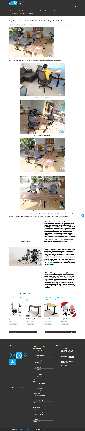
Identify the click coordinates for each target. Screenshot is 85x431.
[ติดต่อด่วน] (12, 355)
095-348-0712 (71, 357)
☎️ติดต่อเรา (22, 13)
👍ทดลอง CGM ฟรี (39, 372)
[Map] (25, 355)
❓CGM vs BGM (38, 374)
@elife (65, 365)
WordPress (45, 429)
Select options (13, 324)
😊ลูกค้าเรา (37, 417)
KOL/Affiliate (69, 10)
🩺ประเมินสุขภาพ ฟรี (14, 13)
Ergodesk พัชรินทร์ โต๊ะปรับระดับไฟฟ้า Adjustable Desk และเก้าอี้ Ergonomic (60, 332)
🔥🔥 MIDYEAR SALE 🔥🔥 (14, 10)
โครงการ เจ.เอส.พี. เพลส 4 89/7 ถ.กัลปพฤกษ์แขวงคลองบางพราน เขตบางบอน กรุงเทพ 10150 (68, 351)
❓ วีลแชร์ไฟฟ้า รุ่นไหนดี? (40, 391)
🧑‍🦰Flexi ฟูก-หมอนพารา (39, 400)
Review (28, 24)
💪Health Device (38, 367)
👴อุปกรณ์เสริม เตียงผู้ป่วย (40, 395)
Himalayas (33, 429)
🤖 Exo (41, 10)
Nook (19, 24)
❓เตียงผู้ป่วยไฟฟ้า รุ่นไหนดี (40, 398)
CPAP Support (38, 362)
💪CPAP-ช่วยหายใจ (25, 10)
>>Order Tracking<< (39, 412)
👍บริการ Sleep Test (39, 353)
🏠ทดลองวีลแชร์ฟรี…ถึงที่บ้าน (40, 383)
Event (36, 419)
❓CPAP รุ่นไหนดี (38, 360)
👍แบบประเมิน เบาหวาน (39, 369)
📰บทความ (62, 10)
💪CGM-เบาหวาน (34, 10)
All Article (24, 24)
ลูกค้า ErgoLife (32, 24)
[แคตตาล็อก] (12, 362)
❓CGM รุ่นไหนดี (38, 376)
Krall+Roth (50, 262)
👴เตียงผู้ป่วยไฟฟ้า (54, 10)
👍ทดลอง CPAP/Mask (39, 355)
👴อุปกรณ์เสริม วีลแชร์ (39, 386)
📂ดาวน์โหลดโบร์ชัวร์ (39, 414)
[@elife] (19, 355)
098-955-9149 (71, 356)
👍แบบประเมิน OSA (39, 350)
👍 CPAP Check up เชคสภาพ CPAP (42, 357)
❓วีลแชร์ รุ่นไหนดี (38, 388)
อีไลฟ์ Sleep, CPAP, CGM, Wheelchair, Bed (22, 429)
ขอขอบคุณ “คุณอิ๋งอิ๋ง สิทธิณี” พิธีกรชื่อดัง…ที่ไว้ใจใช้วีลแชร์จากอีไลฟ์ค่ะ (22, 332)
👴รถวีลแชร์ (47, 10)
